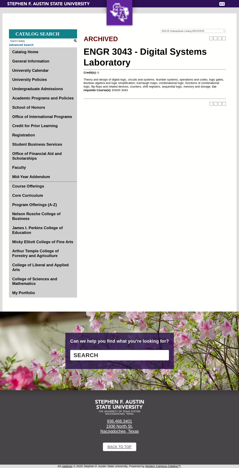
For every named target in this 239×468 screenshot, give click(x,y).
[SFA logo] (119, 407)
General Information (30, 61)
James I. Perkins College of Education (37, 230)
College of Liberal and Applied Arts (40, 267)
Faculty (19, 167)
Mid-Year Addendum (31, 177)
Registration (23, 135)
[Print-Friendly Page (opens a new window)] (219, 38)
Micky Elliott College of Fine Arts (42, 242)
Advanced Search (21, 45)
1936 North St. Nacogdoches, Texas (119, 429)
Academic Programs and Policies (43, 98)
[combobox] (193, 31)
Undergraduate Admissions (37, 89)
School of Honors (28, 107)
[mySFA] (212, 4)
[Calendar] (203, 4)
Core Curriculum (27, 195)
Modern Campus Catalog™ (163, 466)
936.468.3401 (119, 421)
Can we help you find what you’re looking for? (119, 341)
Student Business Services (37, 144)
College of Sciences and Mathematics (34, 281)
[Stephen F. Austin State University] (48, 3)
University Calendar (30, 70)
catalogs (67, 466)
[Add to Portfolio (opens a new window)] (211, 38)
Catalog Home (25, 52)
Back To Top (119, 447)
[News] (195, 4)
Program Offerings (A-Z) (34, 205)
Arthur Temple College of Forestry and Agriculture (35, 253)
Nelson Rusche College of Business (36, 216)
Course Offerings (28, 186)
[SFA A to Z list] (222, 4)
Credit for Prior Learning (35, 126)
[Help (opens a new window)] (224, 38)
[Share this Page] (215, 38)
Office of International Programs (42, 116)
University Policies (29, 79)
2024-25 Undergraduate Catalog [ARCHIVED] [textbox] (183, 31)
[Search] (229, 4)
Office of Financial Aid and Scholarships (37, 156)
